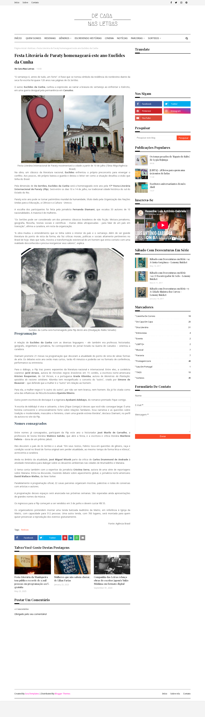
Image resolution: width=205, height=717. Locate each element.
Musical (163, 349)
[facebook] (171, 2)
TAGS (163, 372)
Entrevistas (163, 332)
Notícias (31, 48)
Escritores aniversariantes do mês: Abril (168, 185)
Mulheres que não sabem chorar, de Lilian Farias (72, 578)
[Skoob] (177, 118)
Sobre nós (175, 693)
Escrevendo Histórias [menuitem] (88, 38)
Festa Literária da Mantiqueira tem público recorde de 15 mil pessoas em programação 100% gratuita (31, 582)
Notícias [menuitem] (122, 38)
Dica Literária (163, 327)
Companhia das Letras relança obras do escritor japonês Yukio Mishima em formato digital (111, 580)
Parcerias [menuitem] (137, 38)
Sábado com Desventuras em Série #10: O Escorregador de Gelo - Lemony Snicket (170, 276)
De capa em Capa (163, 321)
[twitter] (176, 2)
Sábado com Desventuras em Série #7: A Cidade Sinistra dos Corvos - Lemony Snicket (169, 291)
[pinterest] (186, 2)
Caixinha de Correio (163, 316)
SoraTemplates (32, 693)
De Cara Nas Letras (24, 68)
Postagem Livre (163, 361)
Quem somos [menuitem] (33, 38)
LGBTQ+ (163, 344)
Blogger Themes (62, 693)
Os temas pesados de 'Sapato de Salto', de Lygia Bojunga (170, 158)
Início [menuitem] (18, 38)
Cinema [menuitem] (109, 38)
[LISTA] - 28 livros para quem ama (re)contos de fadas (167, 172)
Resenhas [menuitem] (50, 38)
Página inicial (20, 48)
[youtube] (148, 118)
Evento (163, 338)
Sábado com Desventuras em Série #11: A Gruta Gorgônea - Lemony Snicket (170, 261)
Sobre (25, 2)
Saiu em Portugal (163, 366)
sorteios (163, 377)
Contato (35, 2)
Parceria (163, 355)
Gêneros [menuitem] (64, 38)
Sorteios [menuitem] (153, 38)
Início (16, 2)
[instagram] (181, 2)
